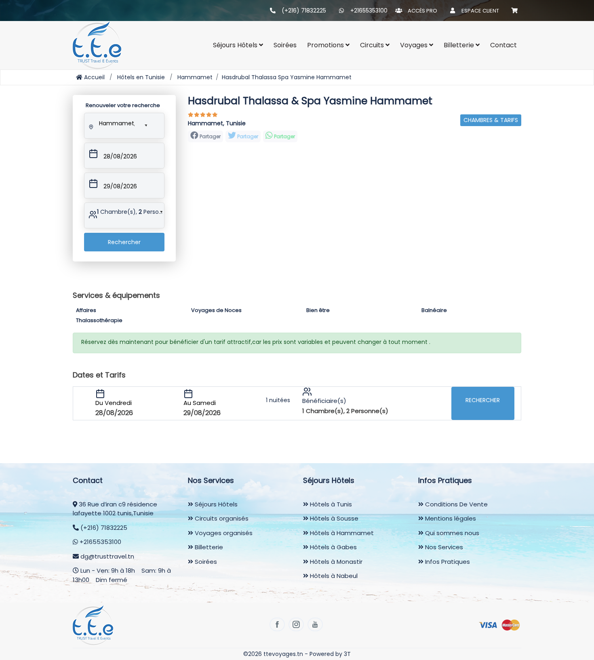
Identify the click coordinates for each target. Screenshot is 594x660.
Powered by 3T (330, 654)
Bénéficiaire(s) (324, 400)
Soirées (285, 45)
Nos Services (443, 547)
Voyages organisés (223, 533)
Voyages (414, 45)
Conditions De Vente (455, 504)
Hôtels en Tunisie (141, 77)
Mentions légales (449, 518)
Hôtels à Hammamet (341, 533)
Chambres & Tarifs (490, 120)
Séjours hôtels (236, 45)
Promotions (326, 45)
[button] (116, 122)
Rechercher (124, 242)
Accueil (93, 77)
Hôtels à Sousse (333, 518)
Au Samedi (199, 403)
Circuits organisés (221, 518)
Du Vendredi (113, 403)
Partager (247, 136)
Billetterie (460, 45)
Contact (503, 45)
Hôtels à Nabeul (333, 575)
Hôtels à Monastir (335, 561)
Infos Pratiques (446, 561)
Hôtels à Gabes (332, 547)
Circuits (372, 45)
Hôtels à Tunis (330, 504)
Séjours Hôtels (215, 504)
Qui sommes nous (451, 533)
